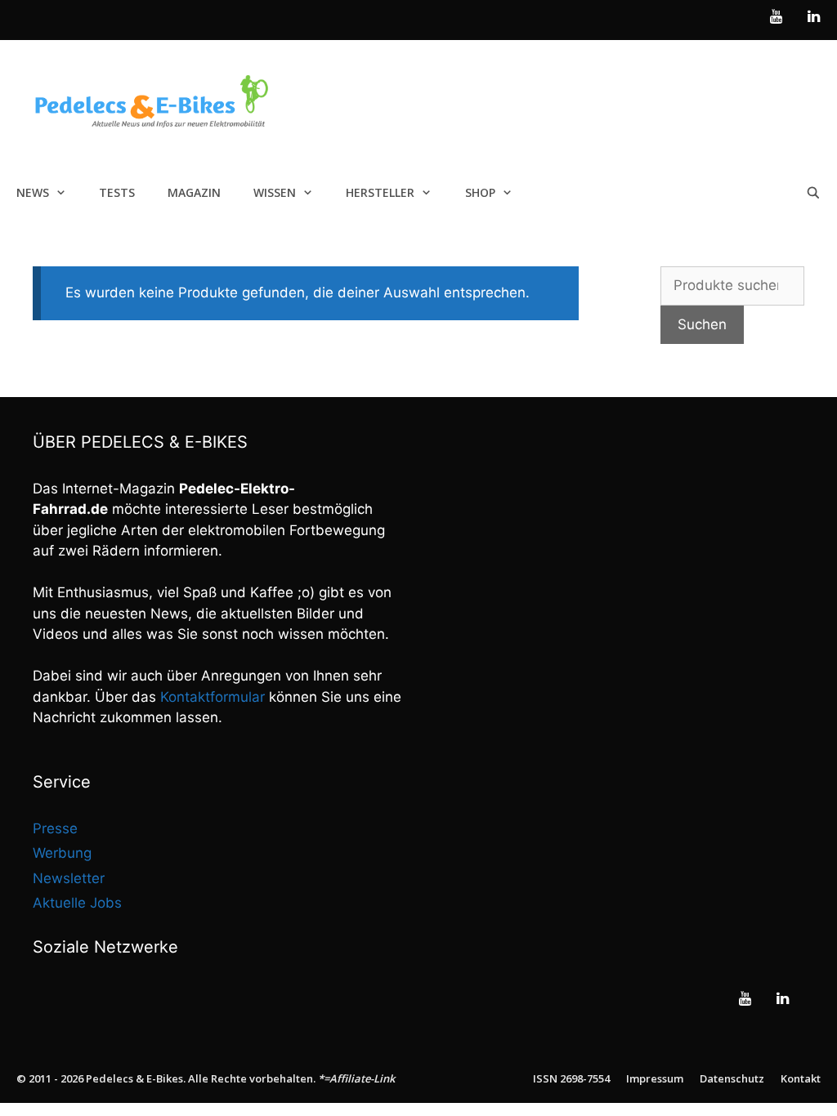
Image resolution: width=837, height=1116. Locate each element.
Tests (117, 192)
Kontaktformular (212, 697)
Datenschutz (732, 1078)
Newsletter (69, 878)
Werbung (62, 853)
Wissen (274, 192)
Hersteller (380, 192)
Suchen (702, 324)
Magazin (194, 192)
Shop (480, 192)
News (32, 192)
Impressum (654, 1078)
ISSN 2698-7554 (571, 1078)
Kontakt (801, 1078)
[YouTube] (776, 17)
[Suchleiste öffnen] (813, 192)
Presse (55, 828)
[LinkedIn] (813, 17)
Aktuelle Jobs (77, 903)
